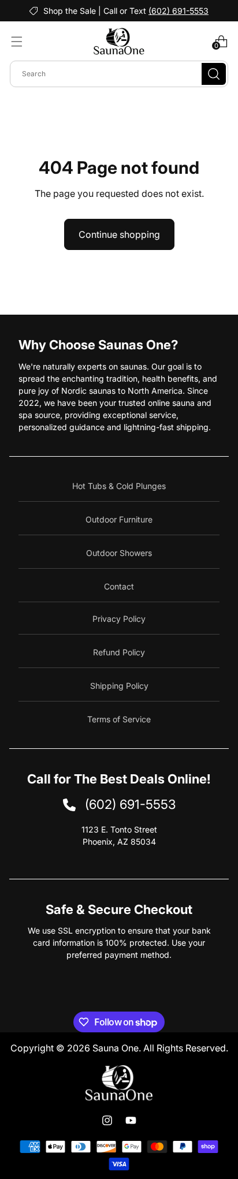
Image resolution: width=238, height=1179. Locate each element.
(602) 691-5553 (178, 11)
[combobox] (119, 74)
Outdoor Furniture (119, 519)
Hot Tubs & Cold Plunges (119, 486)
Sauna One (115, 1048)
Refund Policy (119, 652)
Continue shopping (119, 234)
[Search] (214, 74)
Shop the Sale (69, 11)
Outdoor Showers (119, 553)
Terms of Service (119, 719)
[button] (16, 41)
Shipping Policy (119, 686)
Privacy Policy (119, 619)
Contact (119, 586)
